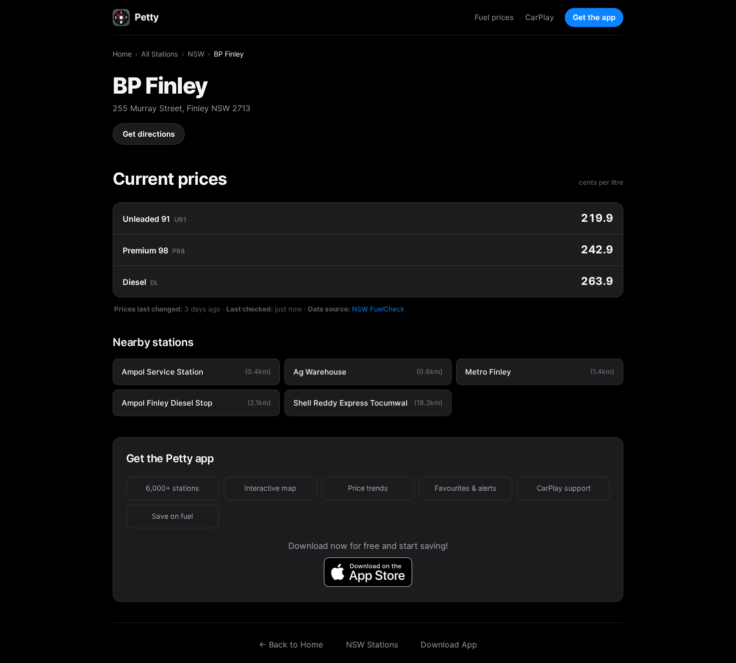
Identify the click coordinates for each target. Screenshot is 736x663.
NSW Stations (372, 644)
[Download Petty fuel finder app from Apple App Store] (368, 572)
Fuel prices (494, 17)
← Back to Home (291, 644)
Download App (449, 644)
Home (122, 54)
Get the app (594, 17)
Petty (146, 17)
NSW (196, 54)
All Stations (159, 54)
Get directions (149, 134)
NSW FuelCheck (378, 309)
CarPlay (539, 17)
